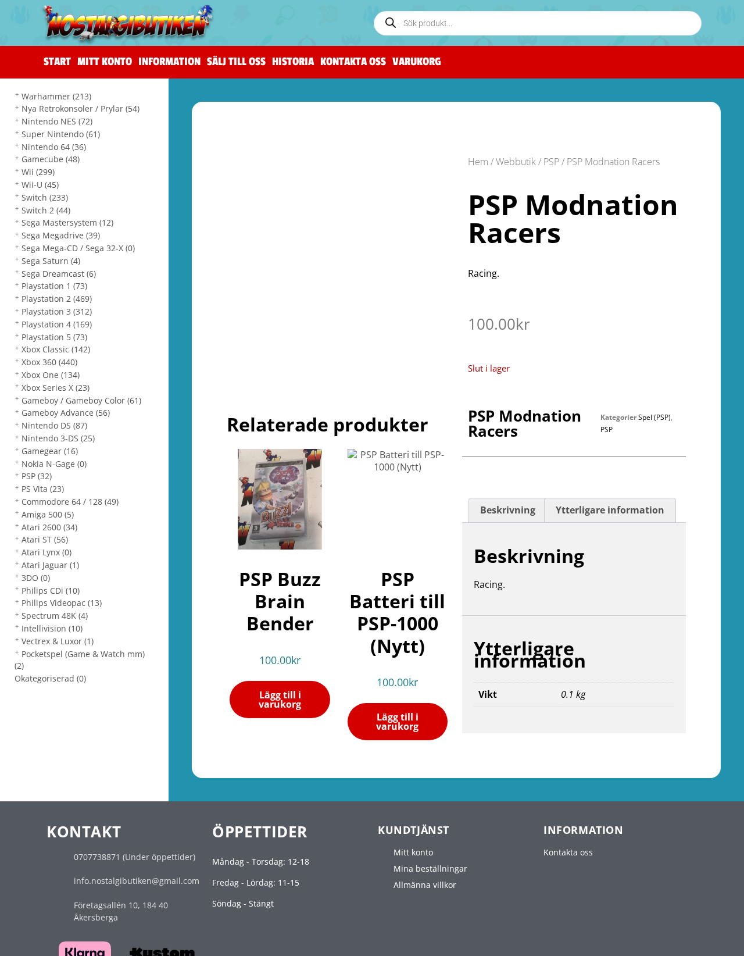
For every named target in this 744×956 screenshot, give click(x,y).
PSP (37, 475)
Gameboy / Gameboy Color (81, 400)
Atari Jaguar (50, 564)
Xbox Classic (56, 349)
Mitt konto (104, 62)
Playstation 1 (54, 285)
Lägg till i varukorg (280, 700)
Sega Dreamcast (59, 273)
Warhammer (56, 96)
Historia (293, 62)
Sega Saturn (51, 260)
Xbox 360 (49, 362)
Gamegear (50, 450)
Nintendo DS (54, 425)
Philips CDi (51, 590)
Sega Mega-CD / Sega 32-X (78, 248)
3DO (36, 577)
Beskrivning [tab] (507, 510)
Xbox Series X (56, 387)
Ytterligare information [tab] (610, 510)
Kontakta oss (353, 62)
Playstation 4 (57, 324)
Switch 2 (46, 210)
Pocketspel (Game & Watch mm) (80, 660)
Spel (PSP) (654, 417)
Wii (38, 171)
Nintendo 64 (54, 146)
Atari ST (45, 539)
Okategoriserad (50, 678)
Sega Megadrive (61, 235)
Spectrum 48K (55, 615)
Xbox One (51, 374)
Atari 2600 (49, 527)
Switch (45, 197)
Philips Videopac (62, 602)
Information (169, 62)
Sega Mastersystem (67, 222)
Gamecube (51, 159)
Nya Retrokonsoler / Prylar (81, 108)
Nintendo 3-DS (58, 438)
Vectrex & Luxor (58, 641)
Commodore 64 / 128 (70, 501)
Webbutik (516, 161)
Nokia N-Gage (54, 463)
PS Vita (43, 488)
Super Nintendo (61, 134)
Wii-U (40, 184)
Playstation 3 (57, 311)
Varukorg (416, 62)
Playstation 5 (54, 337)
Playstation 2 (57, 298)
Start (57, 62)
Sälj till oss (236, 62)
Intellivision (52, 628)
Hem (478, 161)
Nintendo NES (57, 121)
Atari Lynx (46, 552)
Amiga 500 (48, 514)
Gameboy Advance (66, 412)
